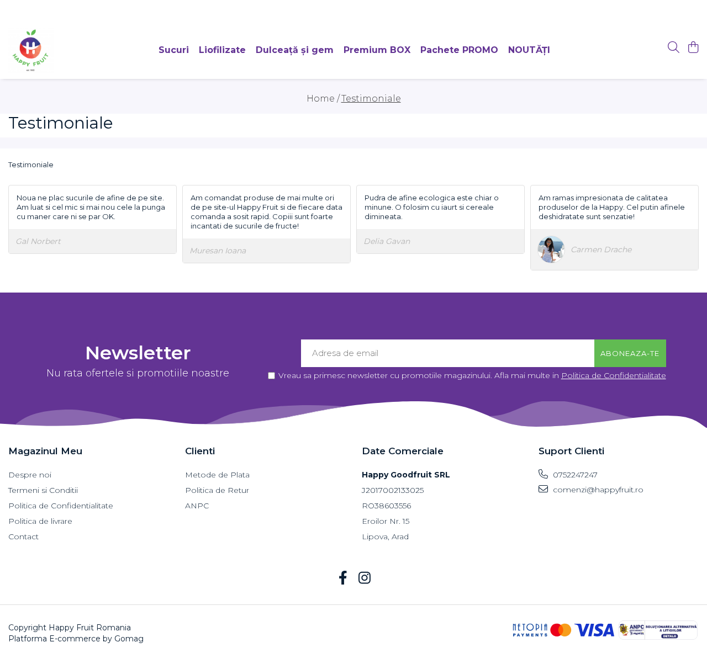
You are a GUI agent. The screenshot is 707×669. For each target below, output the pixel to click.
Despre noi (29, 475)
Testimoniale (371, 98)
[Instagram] (364, 578)
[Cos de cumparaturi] (693, 47)
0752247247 (574, 475)
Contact (23, 536)
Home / (323, 98)
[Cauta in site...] (673, 47)
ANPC (197, 506)
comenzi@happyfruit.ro (597, 490)
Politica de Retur (217, 490)
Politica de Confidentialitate (613, 375)
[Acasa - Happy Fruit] (31, 50)
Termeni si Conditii (43, 490)
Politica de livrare (40, 521)
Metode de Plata (217, 475)
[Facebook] (342, 578)
